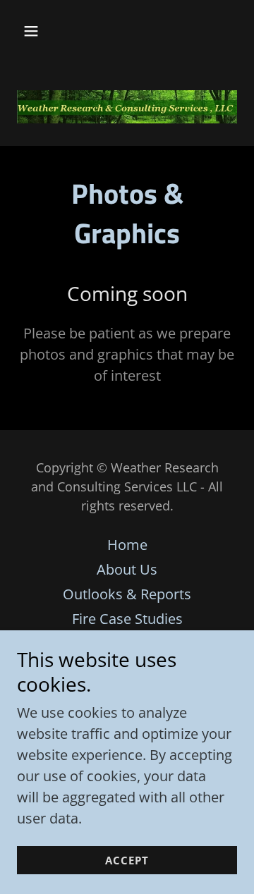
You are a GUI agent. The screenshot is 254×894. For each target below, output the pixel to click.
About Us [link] (127, 569)
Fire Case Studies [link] (127, 618)
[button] (42, 31)
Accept (127, 860)
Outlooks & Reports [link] (127, 594)
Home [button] (127, 544)
